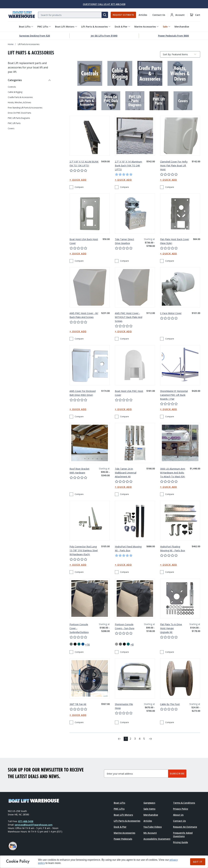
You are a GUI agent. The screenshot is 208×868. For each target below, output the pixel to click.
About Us (178, 814)
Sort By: (167, 55)
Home (10, 44)
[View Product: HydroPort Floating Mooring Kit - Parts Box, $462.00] (180, 520)
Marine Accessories (145, 26)
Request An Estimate (185, 826)
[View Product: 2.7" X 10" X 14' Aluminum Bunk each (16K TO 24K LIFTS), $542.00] (135, 135)
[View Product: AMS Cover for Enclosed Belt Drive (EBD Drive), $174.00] (89, 365)
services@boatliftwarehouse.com (33, 824)
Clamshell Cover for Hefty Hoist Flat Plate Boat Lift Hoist (174, 165)
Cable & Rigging (15, 92)
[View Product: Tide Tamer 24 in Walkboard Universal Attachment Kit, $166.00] (135, 443)
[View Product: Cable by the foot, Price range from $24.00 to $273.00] (180, 678)
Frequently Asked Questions (183, 834)
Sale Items (149, 808)
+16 (87, 644)
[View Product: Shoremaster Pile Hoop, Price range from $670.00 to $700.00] (135, 678)
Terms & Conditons (184, 802)
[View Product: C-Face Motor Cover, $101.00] (180, 287)
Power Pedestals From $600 (173, 35)
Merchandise (182, 26)
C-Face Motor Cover (171, 313)
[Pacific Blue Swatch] (83, 644)
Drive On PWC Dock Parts (19, 113)
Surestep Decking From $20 (34, 35)
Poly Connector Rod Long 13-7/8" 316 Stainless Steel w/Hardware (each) (84, 550)
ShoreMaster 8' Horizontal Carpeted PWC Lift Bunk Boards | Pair (174, 394)
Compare (79, 187)
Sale (165, 26)
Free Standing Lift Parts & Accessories (25, 107)
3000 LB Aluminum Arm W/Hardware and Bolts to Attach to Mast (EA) (172, 472)
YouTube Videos (152, 826)
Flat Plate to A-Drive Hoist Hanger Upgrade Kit (171, 628)
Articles (143, 14)
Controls (12, 87)
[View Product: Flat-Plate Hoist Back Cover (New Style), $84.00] (180, 213)
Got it (197, 861)
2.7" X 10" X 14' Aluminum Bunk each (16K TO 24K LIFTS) (128, 165)
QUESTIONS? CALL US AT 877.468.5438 (104, 4)
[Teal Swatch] (128, 644)
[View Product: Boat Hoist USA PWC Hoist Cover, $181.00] (135, 365)
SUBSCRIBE (177, 773)
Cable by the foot (170, 704)
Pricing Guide (180, 842)
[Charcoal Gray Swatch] (71, 644)
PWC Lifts (42, 26)
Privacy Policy (180, 808)
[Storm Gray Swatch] (120, 644)
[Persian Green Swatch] (79, 644)
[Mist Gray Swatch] (116, 644)
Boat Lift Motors (64, 26)
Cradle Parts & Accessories (20, 97)
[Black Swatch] (124, 644)
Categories (15, 80)
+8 (132, 644)
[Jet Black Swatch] (75, 644)
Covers (11, 128)
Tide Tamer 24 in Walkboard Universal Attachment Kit (125, 472)
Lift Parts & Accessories (94, 26)
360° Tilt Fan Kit (78, 704)
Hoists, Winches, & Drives (19, 102)
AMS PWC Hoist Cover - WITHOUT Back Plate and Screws (128, 317)
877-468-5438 (25, 821)
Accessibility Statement (156, 838)
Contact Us (158, 14)
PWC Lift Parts (14, 123)
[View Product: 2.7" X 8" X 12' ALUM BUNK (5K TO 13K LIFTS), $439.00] (89, 135)
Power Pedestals (123, 838)
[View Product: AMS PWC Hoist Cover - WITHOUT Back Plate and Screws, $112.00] (135, 287)
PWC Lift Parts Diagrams (19, 118)
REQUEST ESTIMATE (123, 14)
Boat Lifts (24, 26)
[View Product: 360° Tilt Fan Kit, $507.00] (89, 678)
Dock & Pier (121, 26)
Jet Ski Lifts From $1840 (104, 35)
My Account (150, 832)
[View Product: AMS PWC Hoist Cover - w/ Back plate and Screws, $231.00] (89, 287)
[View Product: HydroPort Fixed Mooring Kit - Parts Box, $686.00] (135, 520)
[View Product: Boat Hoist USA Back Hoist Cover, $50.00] (89, 213)
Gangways (149, 802)
